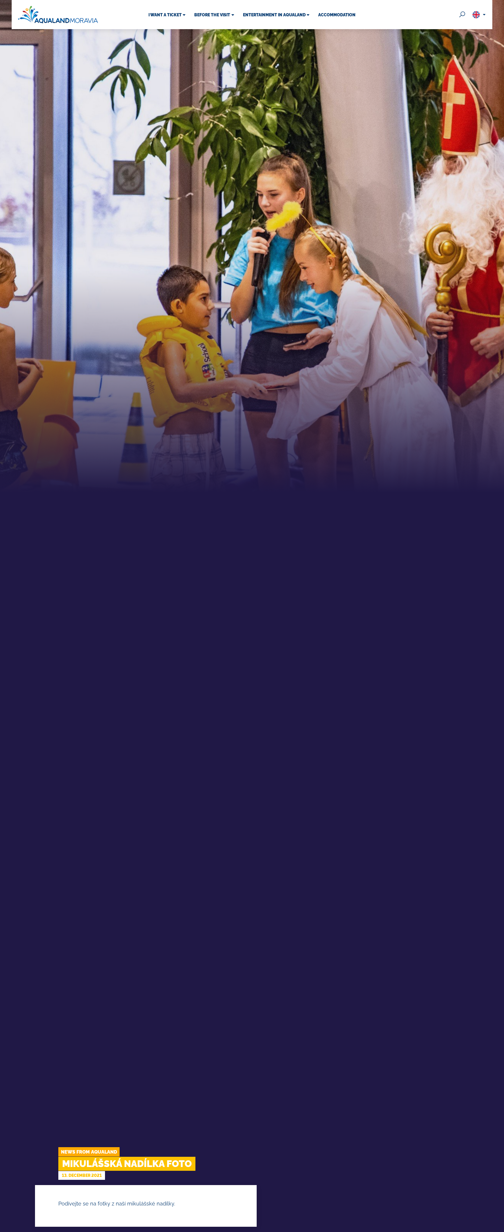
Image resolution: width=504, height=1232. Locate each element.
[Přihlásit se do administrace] (498, 1226)
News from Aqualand (89, 1152)
